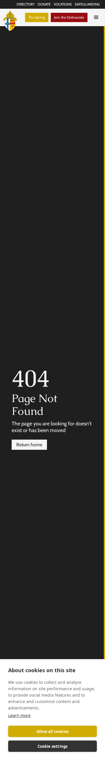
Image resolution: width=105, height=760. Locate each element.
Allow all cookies (52, 731)
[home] (12, 17)
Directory (26, 4)
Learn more (19, 715)
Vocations (63, 4)
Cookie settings (53, 746)
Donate (44, 4)
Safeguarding (87, 4)
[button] (96, 17)
